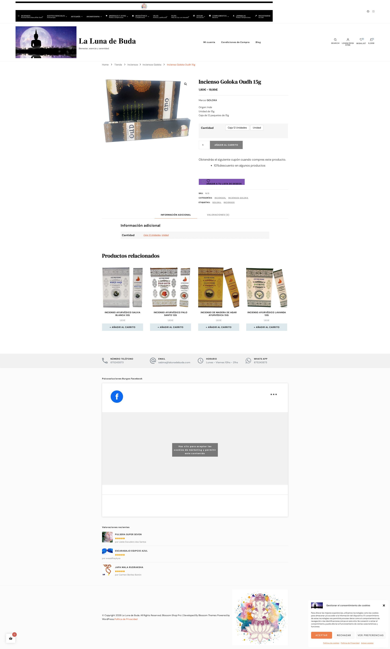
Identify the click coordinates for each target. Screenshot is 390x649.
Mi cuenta (209, 42)
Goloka (216, 202)
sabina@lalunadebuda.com (174, 362)
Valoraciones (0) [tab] (218, 214)
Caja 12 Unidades (152, 235)
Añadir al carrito (226, 145)
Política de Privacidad (350, 643)
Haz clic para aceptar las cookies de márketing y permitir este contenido (195, 450)
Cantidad (207, 128)
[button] (383, 605)
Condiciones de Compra (235, 42)
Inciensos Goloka (238, 198)
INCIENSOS (229, 202)
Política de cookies (331, 643)
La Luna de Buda (107, 40)
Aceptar (322, 635)
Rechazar (344, 635)
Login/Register (348, 44)
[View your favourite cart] (361, 40)
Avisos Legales (367, 643)
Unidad (165, 235)
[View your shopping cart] (371, 40)
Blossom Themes (208, 615)
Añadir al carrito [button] (123, 327)
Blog (258, 42)
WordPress (108, 619)
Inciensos (219, 198)
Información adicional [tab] (176, 214)
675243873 (117, 362)
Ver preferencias (371, 635)
